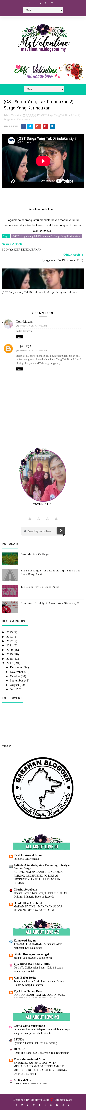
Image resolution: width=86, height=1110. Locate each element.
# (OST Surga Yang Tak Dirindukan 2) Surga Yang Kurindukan (46, 236)
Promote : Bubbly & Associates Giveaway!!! (51, 603)
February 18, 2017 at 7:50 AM (32, 326)
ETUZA (19, 1039)
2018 (10, 658)
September (17, 680)
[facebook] (29, 3)
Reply (19, 337)
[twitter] (40, 3)
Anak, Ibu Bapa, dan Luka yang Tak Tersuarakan (41, 1052)
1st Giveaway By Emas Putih (40, 586)
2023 (10, 636)
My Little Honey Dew (28, 991)
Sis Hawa (36, 1099)
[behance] (57, 1105)
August (15, 685)
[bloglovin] (40, 1105)
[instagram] (52, 3)
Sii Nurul (19, 1049)
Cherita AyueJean (25, 889)
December (17, 667)
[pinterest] (34, 1105)
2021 (10, 645)
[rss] (51, 1105)
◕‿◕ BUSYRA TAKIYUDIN (32, 964)
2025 (10, 632)
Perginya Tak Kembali (26, 858)
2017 (10, 663)
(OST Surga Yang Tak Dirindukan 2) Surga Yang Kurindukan (39, 292)
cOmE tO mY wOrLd (28, 903)
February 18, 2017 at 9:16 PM (32, 350)
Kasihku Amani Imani (28, 855)
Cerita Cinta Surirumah (29, 1025)
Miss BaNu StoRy (25, 977)
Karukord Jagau (25, 940)
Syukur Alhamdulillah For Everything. (36, 1042)
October (15, 676)
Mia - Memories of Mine (29, 1059)
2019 (10, 654)
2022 (10, 641)
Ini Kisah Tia (22, 1080)
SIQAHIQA (24, 346)
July (13, 689)
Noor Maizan (24, 321)
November (17, 671)
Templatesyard (63, 1099)
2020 (10, 649)
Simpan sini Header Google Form (33, 957)
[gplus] (46, 3)
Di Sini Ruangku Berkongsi (31, 954)
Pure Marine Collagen (36, 554)
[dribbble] (45, 1105)
